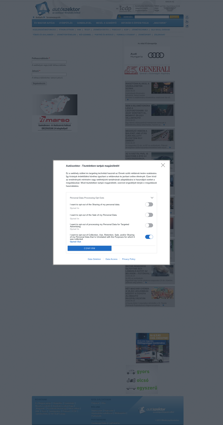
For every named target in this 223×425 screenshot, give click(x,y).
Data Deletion (94, 259)
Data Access (111, 259)
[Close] (164, 166)
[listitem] (111, 197)
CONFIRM (89, 248)
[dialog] (111, 212)
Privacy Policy (128, 259)
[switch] (149, 204)
